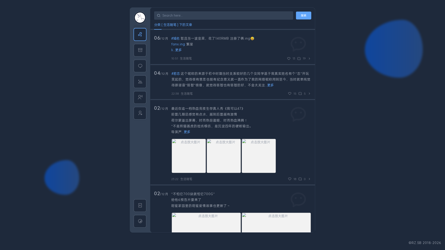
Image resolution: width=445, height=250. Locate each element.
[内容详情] (309, 58)
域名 (176, 38)
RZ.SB (417, 243)
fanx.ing (178, 44)
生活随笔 (186, 58)
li (172, 50)
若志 (176, 73)
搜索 (303, 15)
